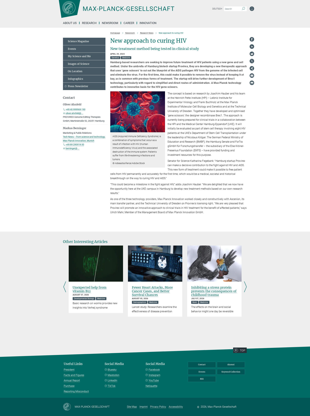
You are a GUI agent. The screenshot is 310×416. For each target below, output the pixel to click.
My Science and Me (79, 56)
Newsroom (110, 23)
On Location (75, 71)
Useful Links (73, 364)
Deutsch (217, 8)
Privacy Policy (158, 406)
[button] (162, 130)
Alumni (230, 364)
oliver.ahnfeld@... (74, 113)
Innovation (148, 23)
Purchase (69, 385)
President (69, 369)
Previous (64, 287)
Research (89, 23)
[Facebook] (251, 39)
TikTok (111, 385)
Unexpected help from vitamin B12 (89, 289)
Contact (202, 364)
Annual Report (72, 380)
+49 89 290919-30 (75, 144)
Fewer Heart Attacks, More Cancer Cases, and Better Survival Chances (152, 291)
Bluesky (112, 369)
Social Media (114, 364)
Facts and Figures (74, 375)
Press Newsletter (78, 86)
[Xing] (251, 68)
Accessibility (176, 406)
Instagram (154, 375)
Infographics (75, 78)
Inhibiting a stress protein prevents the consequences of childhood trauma (214, 291)
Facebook (154, 369)
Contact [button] (69, 98)
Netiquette (151, 385)
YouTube (154, 380)
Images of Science (78, 63)
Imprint (144, 406)
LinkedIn (112, 380)
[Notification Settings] (252, 8)
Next (245, 287)
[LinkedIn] (251, 46)
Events (72, 48)
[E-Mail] (251, 75)
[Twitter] (251, 61)
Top (242, 350)
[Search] (243, 9)
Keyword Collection (231, 372)
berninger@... (72, 148)
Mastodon (113, 375)
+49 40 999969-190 (75, 109)
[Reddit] (251, 53)
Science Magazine (78, 41)
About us (70, 23)
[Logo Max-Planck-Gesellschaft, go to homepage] (116, 11)
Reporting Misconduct (76, 391)
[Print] (251, 82)
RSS (202, 379)
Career (129, 23)
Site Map (132, 406)
